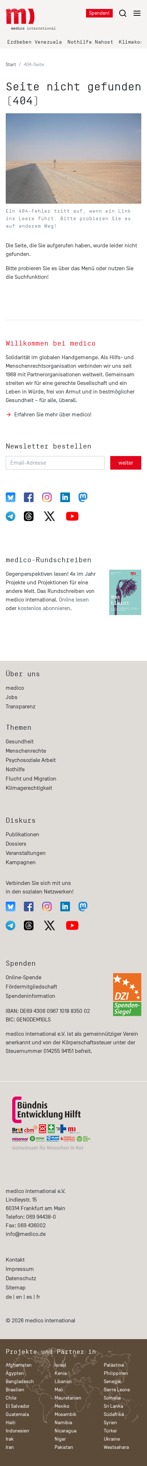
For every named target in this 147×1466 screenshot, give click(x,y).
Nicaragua (65, 1430)
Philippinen (116, 1373)
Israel (60, 1365)
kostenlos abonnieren (44, 608)
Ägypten (15, 1373)
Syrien (110, 1422)
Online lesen (74, 599)
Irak (10, 1439)
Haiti (10, 1422)
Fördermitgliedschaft (31, 987)
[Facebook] (29, 497)
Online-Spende (23, 977)
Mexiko (62, 1406)
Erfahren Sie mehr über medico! (52, 414)
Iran (10, 1447)
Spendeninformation (30, 996)
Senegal (112, 1381)
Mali (59, 1389)
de (9, 1297)
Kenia (61, 1373)
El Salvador (18, 1406)
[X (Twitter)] (49, 516)
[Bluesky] (10, 497)
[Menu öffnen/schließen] (129, 13)
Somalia (112, 1398)
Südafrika (114, 1414)
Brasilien (15, 1389)
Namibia (63, 1422)
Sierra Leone (117, 1389)
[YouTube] (72, 516)
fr (38, 1297)
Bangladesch (20, 1381)
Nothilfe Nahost (90, 42)
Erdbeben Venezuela (34, 42)
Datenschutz (21, 1278)
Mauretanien (68, 1398)
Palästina (114, 1365)
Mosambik (65, 1414)
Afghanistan (19, 1365)
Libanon (63, 1381)
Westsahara (116, 1447)
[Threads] (29, 516)
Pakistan (64, 1447)
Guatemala (17, 1414)
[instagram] (47, 497)
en (19, 1297)
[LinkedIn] (65, 497)
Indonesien (17, 1430)
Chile (11, 1398)
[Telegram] (10, 516)
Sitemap (16, 1287)
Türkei (110, 1430)
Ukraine (112, 1439)
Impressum (20, 1269)
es (29, 1297)
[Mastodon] (82, 497)
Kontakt (15, 1260)
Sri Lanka (113, 1406)
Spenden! (99, 13)
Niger (60, 1439)
